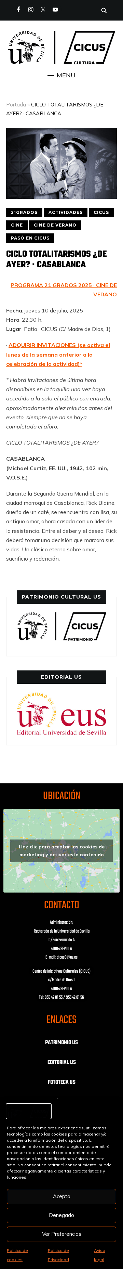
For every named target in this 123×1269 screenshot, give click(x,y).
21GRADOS (24, 212)
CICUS (101, 212)
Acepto (61, 1196)
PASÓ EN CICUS (30, 238)
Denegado (61, 1215)
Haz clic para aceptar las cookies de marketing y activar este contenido (62, 851)
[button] (61, 75)
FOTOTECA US (62, 1082)
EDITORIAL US (61, 1062)
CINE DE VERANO (55, 225)
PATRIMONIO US (61, 1042)
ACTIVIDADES (66, 212)
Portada (16, 104)
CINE (17, 225)
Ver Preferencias (61, 1234)
